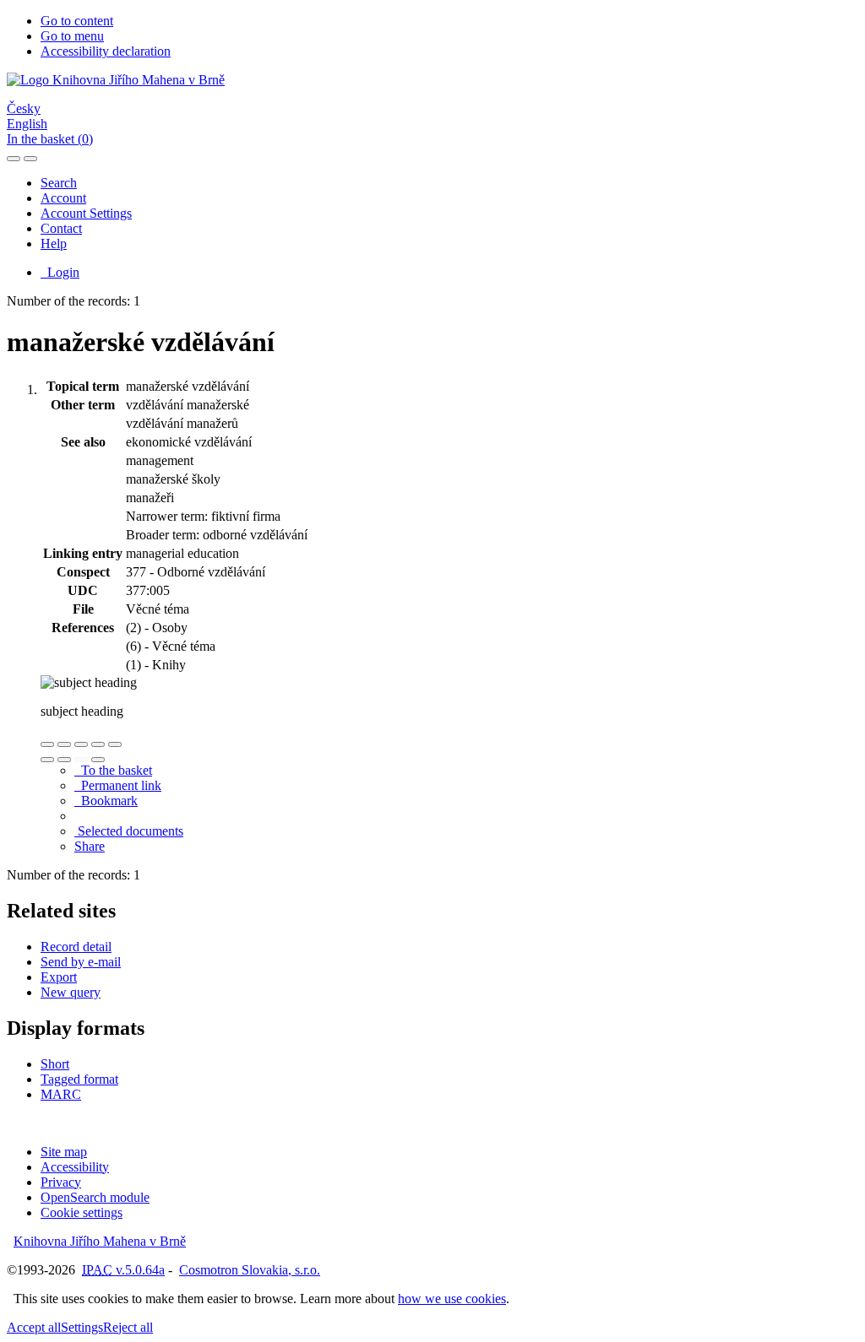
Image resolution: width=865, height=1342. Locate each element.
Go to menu (72, 36)
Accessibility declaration (106, 51)
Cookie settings (81, 1212)
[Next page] (98, 759)
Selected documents (128, 831)
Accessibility (75, 1167)
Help (54, 243)
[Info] (115, 744)
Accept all (34, 1327)
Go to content (77, 21)
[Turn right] (64, 759)
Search (59, 183)
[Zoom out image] (64, 744)
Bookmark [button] (106, 800)
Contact (61, 228)
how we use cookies (452, 1298)
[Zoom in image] (47, 744)
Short (55, 1064)
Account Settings (86, 213)
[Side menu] (13, 158)
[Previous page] (81, 759)
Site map (64, 1151)
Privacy (61, 1182)
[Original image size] (81, 744)
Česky (24, 108)
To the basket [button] (113, 770)
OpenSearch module (95, 1197)
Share (89, 846)
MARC (61, 1094)
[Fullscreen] (98, 744)
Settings (82, 1327)
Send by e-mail (81, 962)
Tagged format (79, 1079)
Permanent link (117, 785)
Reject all (128, 1327)
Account (63, 198)
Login (60, 272)
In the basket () (50, 139)
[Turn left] (47, 759)
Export (59, 977)
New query (71, 992)
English (27, 123)
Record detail (76, 946)
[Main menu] (30, 158)
